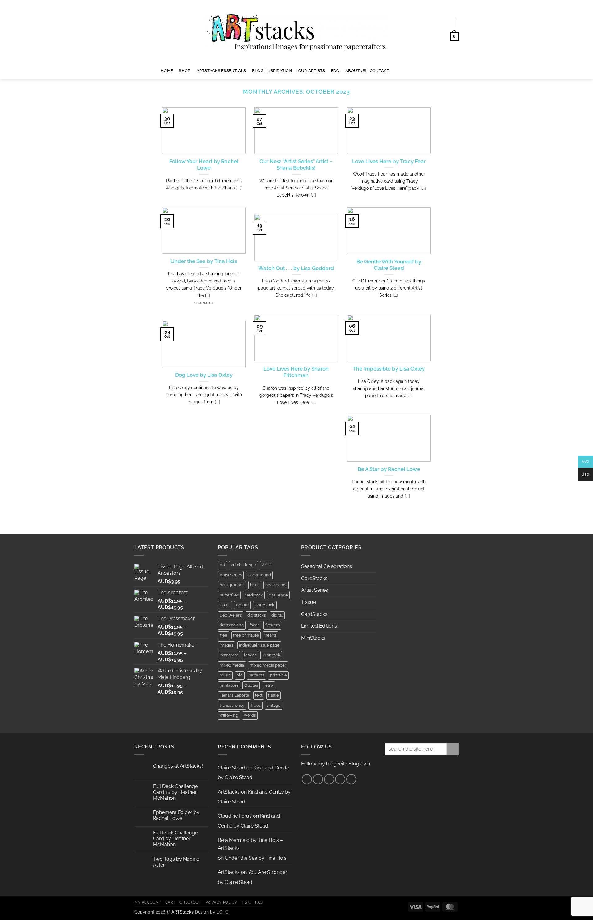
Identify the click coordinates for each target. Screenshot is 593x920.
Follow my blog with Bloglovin (335, 764)
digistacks (256, 615)
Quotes (251, 685)
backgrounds (232, 585)
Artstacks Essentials (221, 70)
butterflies (229, 595)
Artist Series (231, 575)
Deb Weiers (231, 615)
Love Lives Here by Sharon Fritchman (296, 372)
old (240, 675)
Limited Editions (319, 626)
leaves (250, 655)
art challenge (243, 564)
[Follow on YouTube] (420, 70)
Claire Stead (231, 768)
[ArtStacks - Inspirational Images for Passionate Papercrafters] (296, 31)
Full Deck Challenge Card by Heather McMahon (175, 838)
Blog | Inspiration (272, 70)
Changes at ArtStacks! (178, 766)
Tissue (308, 602)
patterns (256, 675)
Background (259, 575)
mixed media (232, 665)
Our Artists (311, 70)
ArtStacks (229, 792)
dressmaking (232, 625)
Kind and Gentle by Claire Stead (249, 821)
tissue (273, 695)
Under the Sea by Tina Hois (203, 261)
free (223, 635)
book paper (276, 585)
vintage (273, 705)
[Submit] (453, 749)
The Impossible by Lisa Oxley (389, 369)
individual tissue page (259, 645)
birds (254, 585)
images (226, 645)
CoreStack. (265, 605)
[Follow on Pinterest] (412, 70)
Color (225, 605)
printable (278, 675)
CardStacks (314, 614)
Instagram (229, 655)
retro (268, 685)
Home (167, 70)
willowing (229, 715)
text (258, 695)
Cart (170, 902)
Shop (184, 70)
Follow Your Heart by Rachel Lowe (203, 164)
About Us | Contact (367, 70)
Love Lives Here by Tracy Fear (389, 161)
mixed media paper (268, 665)
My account (147, 902)
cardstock (254, 595)
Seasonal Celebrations (326, 566)
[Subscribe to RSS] (340, 779)
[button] (445, 22)
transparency (232, 705)
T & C (246, 902)
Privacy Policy (221, 902)
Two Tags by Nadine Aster (176, 862)
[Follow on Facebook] (396, 70)
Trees (255, 705)
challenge (278, 595)
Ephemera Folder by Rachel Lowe (176, 815)
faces (254, 625)
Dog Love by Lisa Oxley (204, 375)
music (225, 675)
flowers (272, 625)
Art (222, 564)
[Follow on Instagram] (404, 70)
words (250, 715)
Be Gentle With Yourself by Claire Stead (388, 264)
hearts (270, 635)
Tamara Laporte (234, 695)
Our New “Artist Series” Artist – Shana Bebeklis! (296, 164)
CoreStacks (314, 578)
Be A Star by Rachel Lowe (389, 469)
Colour (242, 605)
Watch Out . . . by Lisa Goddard (296, 268)
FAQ (335, 70)
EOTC (223, 911)
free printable (246, 635)
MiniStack (271, 655)
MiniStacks (313, 638)
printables (229, 685)
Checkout (190, 902)
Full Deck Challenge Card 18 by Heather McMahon (175, 792)
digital (277, 615)
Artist (266, 564)
